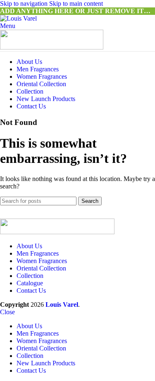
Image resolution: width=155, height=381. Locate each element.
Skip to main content (76, 3)
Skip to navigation (24, 3)
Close (7, 311)
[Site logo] (18, 18)
